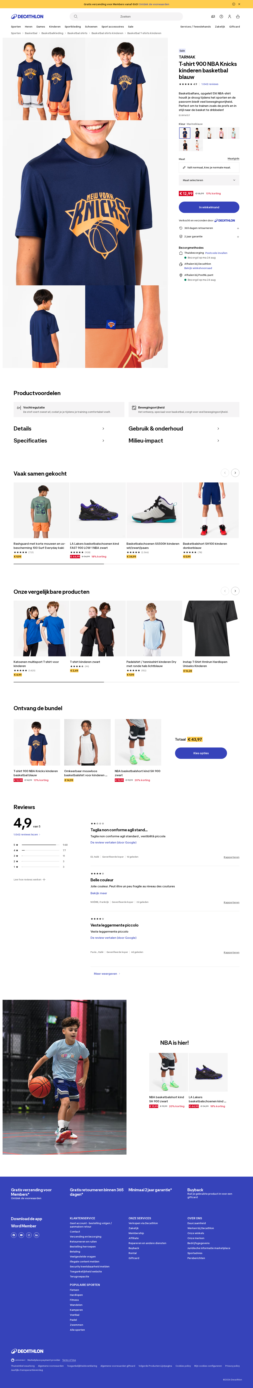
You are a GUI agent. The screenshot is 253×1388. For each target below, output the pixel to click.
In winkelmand (209, 207)
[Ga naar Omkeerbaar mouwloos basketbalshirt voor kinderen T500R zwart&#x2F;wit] (87, 742)
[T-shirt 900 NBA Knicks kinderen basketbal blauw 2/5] (44, 79)
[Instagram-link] (29, 1235)
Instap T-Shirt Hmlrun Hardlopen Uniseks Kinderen (205, 664)
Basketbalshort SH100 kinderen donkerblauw (205, 546)
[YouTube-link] (21, 1235)
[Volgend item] (235, 473)
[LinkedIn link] (36, 1235)
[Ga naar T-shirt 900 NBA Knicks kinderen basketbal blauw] (37, 742)
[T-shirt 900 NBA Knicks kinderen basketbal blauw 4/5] (44, 326)
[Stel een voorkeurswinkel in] (213, 16)
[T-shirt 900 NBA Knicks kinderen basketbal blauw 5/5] (126, 326)
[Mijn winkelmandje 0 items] (238, 16)
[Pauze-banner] (233, 4)
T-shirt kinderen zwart (85, 662)
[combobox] (209, 180)
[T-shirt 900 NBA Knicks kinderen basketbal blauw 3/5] (85, 202)
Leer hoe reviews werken (27, 879)
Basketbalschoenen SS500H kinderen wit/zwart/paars (153, 546)
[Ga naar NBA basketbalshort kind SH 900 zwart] (138, 742)
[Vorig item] (225, 473)
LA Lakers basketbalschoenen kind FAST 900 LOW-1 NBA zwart (95, 546)
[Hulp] (221, 16)
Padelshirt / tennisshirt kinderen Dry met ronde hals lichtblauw (151, 664)
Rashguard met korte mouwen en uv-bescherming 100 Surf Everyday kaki (39, 546)
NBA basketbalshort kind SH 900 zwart (138, 773)
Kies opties (201, 753)
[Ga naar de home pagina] (27, 16)
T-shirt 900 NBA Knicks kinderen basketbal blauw (36, 773)
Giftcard (234, 26)
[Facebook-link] (14, 1235)
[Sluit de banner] (239, 4)
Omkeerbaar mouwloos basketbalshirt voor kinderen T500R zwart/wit (84, 773)
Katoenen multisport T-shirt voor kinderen (37, 664)
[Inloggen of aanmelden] (229, 16)
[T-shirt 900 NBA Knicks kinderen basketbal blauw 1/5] (126, 79)
